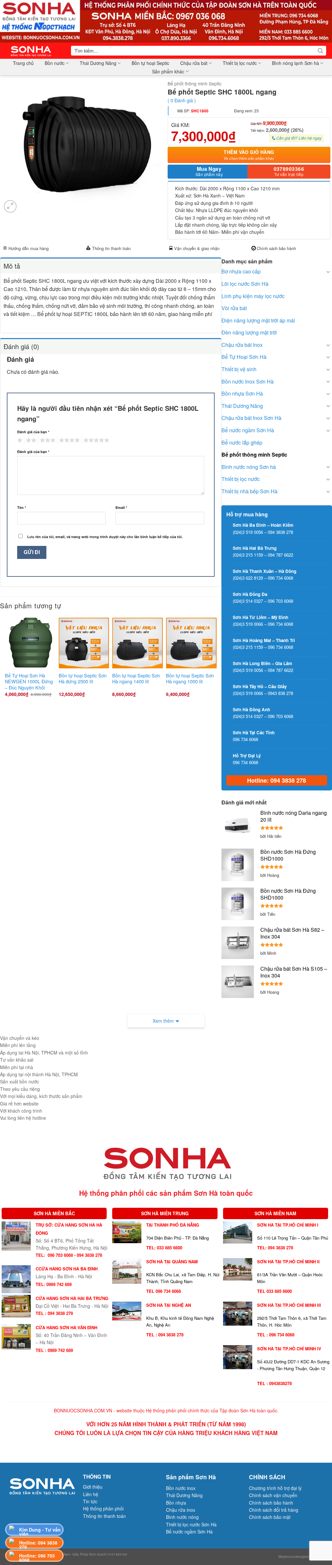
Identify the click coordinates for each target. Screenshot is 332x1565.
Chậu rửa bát (194, 63)
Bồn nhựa (176, 1502)
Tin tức (90, 1501)
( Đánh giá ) (182, 100)
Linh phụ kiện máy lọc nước (253, 296)
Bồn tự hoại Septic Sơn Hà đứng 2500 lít (83, 679)
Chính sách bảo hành (276, 248)
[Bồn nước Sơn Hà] (166, 20)
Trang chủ (23, 63)
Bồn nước (55, 63)
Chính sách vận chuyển (273, 1495)
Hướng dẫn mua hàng (28, 248)
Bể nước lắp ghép (241, 442)
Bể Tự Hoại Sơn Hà (244, 356)
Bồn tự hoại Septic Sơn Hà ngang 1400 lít (136, 679)
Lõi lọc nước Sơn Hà (244, 283)
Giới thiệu (92, 1486)
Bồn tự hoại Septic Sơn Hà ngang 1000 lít (190, 679)
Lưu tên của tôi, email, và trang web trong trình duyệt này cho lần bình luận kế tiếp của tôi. (105, 536)
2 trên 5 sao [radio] (30, 440)
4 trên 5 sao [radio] (68, 440)
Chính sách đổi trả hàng (273, 1510)
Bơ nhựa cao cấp (241, 271)
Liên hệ (90, 1494)
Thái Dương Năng (98, 63)
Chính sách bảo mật (269, 1517)
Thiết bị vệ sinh (238, 369)
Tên (21, 507)
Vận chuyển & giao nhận (196, 248)
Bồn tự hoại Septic (150, 63)
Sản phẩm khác (168, 71)
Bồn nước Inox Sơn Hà (247, 381)
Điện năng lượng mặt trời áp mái (258, 320)
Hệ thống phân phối (103, 1508)
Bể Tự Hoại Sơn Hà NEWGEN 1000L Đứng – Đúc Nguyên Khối (29, 682)
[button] (10, 206)
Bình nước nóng (182, 1517)
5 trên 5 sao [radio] (95, 440)
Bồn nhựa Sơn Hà (242, 393)
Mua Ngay (209, 171)
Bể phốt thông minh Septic (194, 83)
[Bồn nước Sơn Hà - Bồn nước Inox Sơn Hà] (33, 51)
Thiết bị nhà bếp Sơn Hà (249, 491)
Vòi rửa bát (234, 308)
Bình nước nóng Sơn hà (248, 467)
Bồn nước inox (181, 1488)
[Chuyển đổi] (328, 271)
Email (121, 507)
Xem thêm (163, 1020)
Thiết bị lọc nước (240, 63)
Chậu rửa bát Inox (242, 344)
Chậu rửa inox (180, 1510)
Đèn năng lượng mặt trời (249, 332)
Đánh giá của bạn (33, 431)
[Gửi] (320, 50)
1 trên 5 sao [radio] (19, 440)
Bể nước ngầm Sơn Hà (247, 430)
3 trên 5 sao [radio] (46, 440)
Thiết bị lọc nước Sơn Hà (191, 1524)
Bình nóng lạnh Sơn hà (295, 63)
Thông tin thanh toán (111, 248)
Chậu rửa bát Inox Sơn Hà (251, 418)
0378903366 (289, 171)
